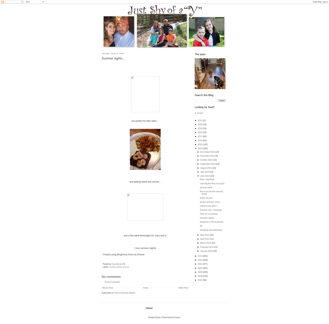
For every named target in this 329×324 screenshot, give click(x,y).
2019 (200, 128)
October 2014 (206, 160)
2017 (200, 136)
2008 (200, 276)
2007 (200, 280)
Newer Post (107, 288)
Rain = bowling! (207, 179)
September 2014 (208, 164)
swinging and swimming (211, 230)
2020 (200, 124)
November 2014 (207, 156)
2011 (200, 264)
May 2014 (205, 235)
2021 (200, 120)
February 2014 (207, 247)
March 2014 (206, 243)
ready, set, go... (206, 198)
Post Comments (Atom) (124, 293)
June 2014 (205, 176)
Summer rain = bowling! (210, 210)
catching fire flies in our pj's (212, 183)
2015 (200, 144)
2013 (200, 256)
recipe (200, 113)
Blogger (176, 317)
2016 (200, 140)
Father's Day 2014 (208, 206)
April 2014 (205, 239)
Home (146, 288)
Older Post (183, 288)
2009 (200, 272)
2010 (200, 268)
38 (201, 226)
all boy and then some (210, 202)
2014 (200, 148)
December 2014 (207, 152)
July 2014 (205, 172)
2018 (200, 132)
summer (126, 267)
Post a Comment (112, 282)
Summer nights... (207, 218)
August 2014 (206, 168)
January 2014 (206, 251)
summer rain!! (206, 187)
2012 (200, 260)
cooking (112, 267)
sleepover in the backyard (211, 222)
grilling (119, 267)
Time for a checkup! (209, 214)
